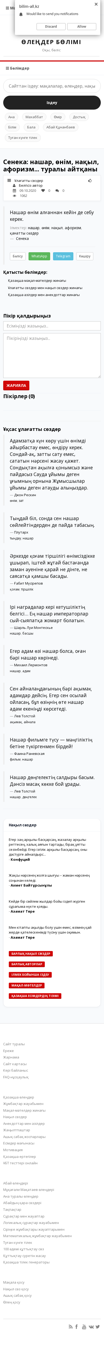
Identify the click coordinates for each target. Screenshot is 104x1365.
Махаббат (34, 116)
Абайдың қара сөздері (22, 1202)
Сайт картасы (15, 1063)
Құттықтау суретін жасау (24, 1255)
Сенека (22, 238)
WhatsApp (39, 256)
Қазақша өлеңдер (18, 1097)
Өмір (58, 116)
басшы (27, 633)
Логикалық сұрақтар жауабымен (31, 1222)
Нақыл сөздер (15, 1116)
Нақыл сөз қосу (16, 1289)
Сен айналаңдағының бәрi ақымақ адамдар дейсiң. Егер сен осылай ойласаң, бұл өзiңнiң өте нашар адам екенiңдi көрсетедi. (50, 698)
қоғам (14, 589)
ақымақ (16, 722)
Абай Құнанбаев (60, 127)
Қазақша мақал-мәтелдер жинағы (37, 280)
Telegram (63, 256)
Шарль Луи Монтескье (33, 627)
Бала (31, 127)
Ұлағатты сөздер (28, 180)
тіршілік (27, 589)
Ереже (8, 1050)
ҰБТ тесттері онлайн (20, 1163)
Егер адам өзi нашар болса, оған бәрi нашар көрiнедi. (48, 654)
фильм (15, 759)
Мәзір (15, 7)
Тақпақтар (12, 1209)
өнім (45, 227)
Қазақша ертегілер (19, 1156)
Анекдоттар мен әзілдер (24, 1123)
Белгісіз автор (31, 185)
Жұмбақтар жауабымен (23, 1103)
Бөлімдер (19, 68)
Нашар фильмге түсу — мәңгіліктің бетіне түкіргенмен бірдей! (51, 743)
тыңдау (15, 538)
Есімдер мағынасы (18, 1143)
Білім (12, 127)
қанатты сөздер (24, 233)
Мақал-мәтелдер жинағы (24, 1110)
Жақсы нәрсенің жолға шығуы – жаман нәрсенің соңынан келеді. (49, 878)
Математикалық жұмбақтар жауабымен (37, 1235)
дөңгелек (29, 797)
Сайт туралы (14, 1044)
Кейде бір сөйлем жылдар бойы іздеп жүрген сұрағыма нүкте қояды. (47, 904)
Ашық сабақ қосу (17, 1295)
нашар (33, 227)
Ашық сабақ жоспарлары (24, 1136)
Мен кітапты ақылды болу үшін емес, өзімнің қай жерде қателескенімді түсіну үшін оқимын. (50, 930)
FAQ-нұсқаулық (16, 1077)
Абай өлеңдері (15, 1183)
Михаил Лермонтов (30, 664)
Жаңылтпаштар (16, 1130)
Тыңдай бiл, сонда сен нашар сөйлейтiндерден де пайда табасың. (52, 521)
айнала (29, 722)
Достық (79, 116)
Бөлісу (18, 256)
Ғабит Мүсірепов (28, 583)
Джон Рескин (25, 494)
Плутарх (21, 532)
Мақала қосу (14, 1282)
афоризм (73, 227)
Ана (11, 116)
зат (21, 500)
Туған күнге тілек (22, 137)
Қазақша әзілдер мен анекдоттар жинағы (44, 294)
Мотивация (13, 1149)
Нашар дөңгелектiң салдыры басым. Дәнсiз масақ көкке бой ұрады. (52, 780)
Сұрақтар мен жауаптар (24, 1216)
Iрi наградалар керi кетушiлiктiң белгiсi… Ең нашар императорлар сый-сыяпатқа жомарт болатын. (49, 614)
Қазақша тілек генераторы (26, 1262)
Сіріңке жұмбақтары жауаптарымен (34, 1229)
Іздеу (52, 102)
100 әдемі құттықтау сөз (23, 1249)
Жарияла (16, 385)
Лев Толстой (24, 716)
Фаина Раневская (29, 753)
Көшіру (84, 256)
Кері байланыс (15, 1070)
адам (26, 671)
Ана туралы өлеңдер (20, 1196)
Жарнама (11, 1057)
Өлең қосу (11, 1302)
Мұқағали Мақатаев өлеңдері (28, 1189)
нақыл (57, 227)
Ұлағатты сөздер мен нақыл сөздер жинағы (45, 287)
